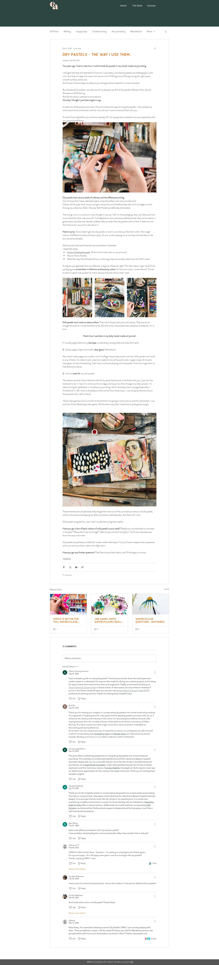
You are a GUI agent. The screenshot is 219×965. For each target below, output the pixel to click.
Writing (67, 31)
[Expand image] (77, 297)
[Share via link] (82, 567)
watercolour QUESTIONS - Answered (150, 620)
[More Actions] (154, 672)
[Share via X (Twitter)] (70, 567)
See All (166, 589)
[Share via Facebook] (64, 567)
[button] (166, 32)
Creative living (99, 31)
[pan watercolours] (68, 604)
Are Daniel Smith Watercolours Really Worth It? (108, 620)
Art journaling (118, 31)
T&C (131, 962)
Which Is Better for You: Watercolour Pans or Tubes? (66, 620)
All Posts (54, 31)
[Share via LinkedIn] (76, 567)
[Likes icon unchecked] (70, 698)
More (149, 31)
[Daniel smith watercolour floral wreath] (109, 604)
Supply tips (81, 31)
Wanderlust (136, 31)
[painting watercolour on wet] (150, 604)
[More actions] (154, 48)
